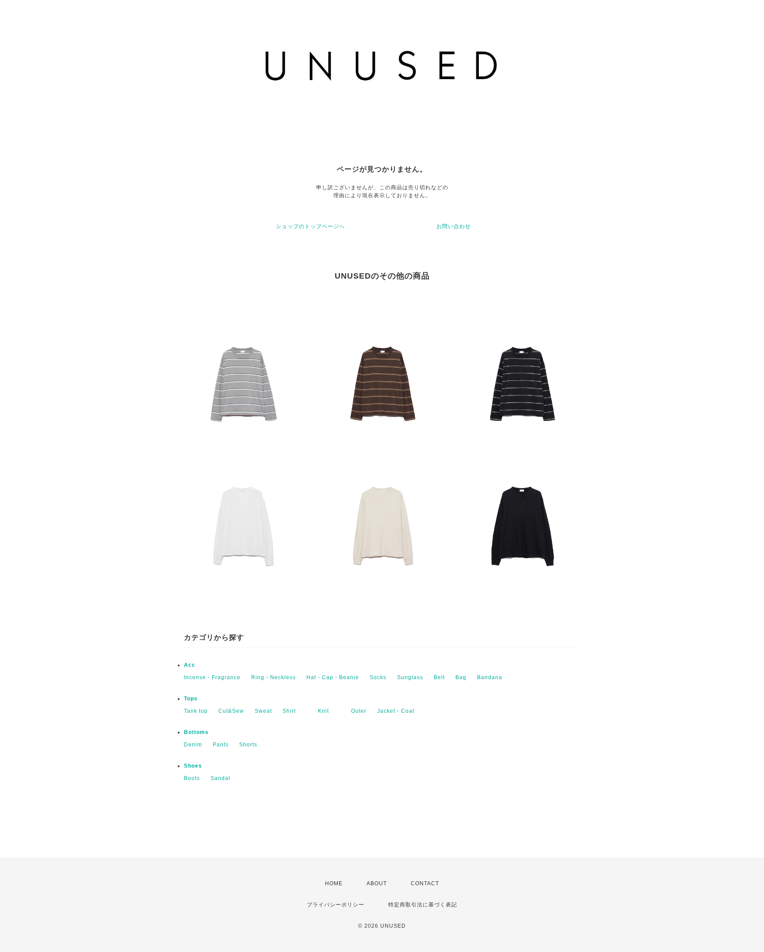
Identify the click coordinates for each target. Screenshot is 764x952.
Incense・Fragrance (212, 677)
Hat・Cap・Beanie (332, 677)
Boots (192, 778)
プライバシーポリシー (335, 905)
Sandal (220, 778)
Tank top (196, 711)
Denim (193, 745)
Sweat (263, 711)
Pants (221, 745)
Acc (189, 665)
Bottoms (196, 732)
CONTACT (425, 883)
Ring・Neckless (273, 677)
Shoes (193, 766)
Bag (460, 677)
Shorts (248, 745)
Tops (191, 699)
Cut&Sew (231, 711)
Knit (329, 711)
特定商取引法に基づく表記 (422, 905)
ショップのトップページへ (310, 226)
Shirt (295, 711)
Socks (378, 677)
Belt (439, 677)
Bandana (489, 677)
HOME (334, 883)
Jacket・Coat (395, 711)
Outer (359, 711)
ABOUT (377, 883)
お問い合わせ (453, 226)
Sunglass (410, 677)
